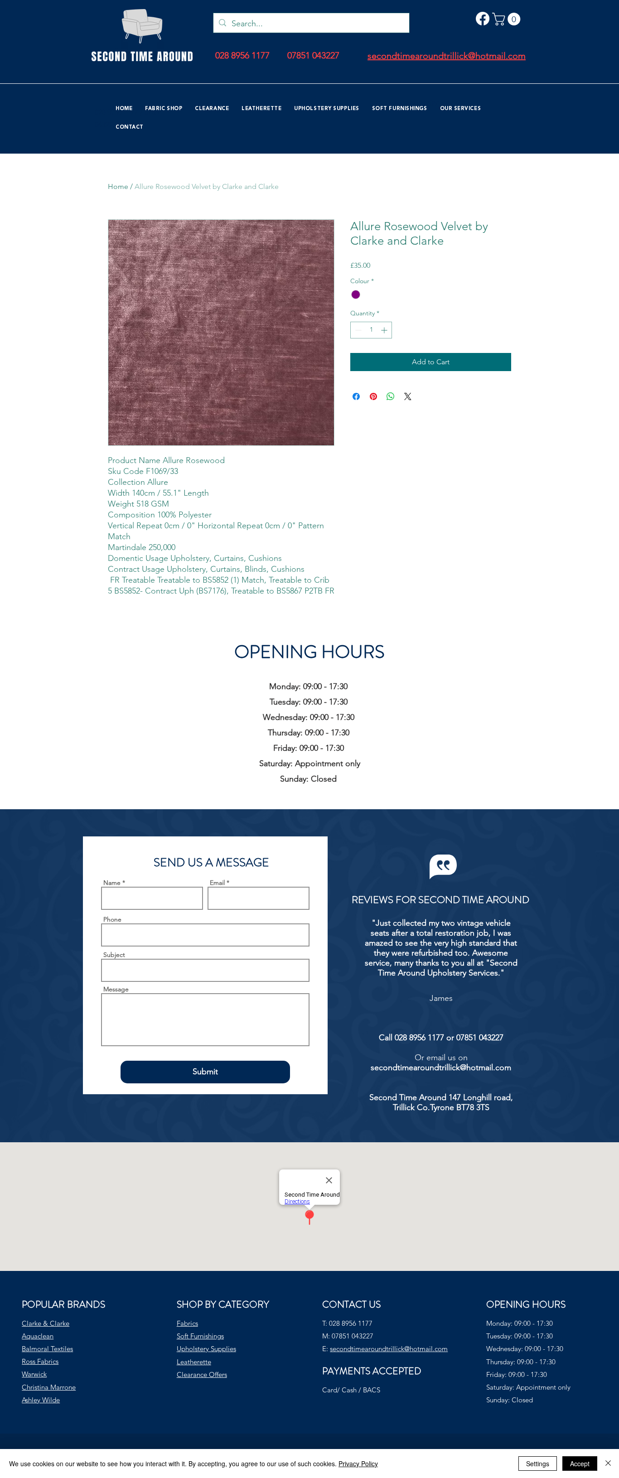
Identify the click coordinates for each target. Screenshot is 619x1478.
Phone (112, 919)
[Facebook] (482, 18)
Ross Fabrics (40, 1361)
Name (112, 882)
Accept (580, 1463)
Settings (537, 1463)
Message (116, 989)
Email (217, 882)
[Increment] (385, 330)
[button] (507, 19)
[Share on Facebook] (356, 396)
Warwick (34, 1374)
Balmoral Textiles (47, 1348)
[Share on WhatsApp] (390, 396)
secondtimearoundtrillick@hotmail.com (441, 1067)
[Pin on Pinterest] (373, 396)
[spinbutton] (371, 330)
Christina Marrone (49, 1387)
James (441, 998)
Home (118, 186)
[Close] (608, 1463)
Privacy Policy (358, 1463)
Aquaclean (37, 1336)
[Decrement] (357, 330)
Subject (114, 955)
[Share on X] (407, 396)
